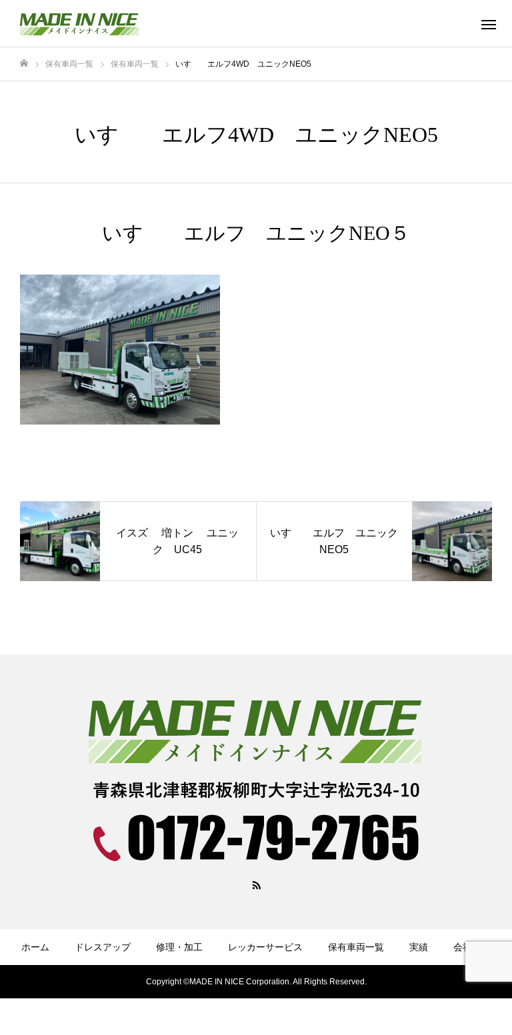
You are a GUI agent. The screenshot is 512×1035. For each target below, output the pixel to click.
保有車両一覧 (356, 947)
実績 (418, 947)
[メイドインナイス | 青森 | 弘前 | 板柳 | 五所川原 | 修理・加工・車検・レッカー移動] (103, 23)
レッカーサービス (265, 947)
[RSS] (256, 884)
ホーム (35, 947)
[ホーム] (24, 63)
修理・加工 (179, 947)
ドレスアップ (103, 947)
